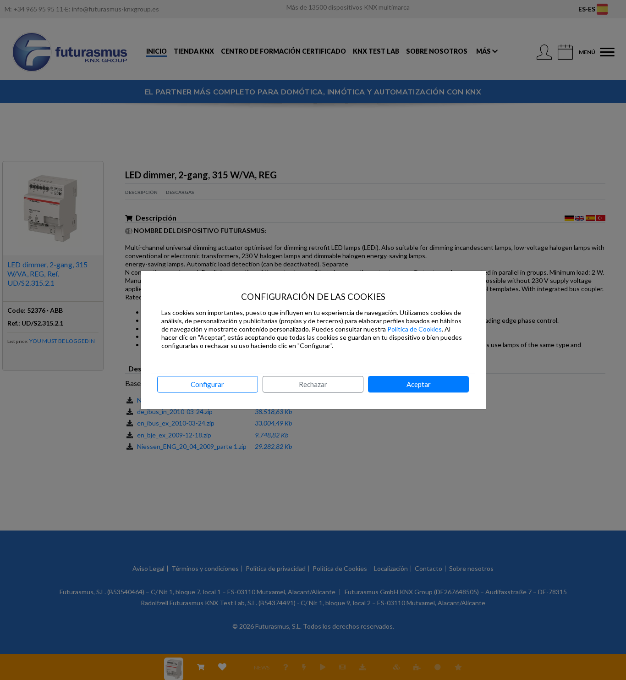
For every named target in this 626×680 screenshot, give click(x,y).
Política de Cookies (414, 329)
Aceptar (418, 384)
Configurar (207, 384)
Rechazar (313, 384)
